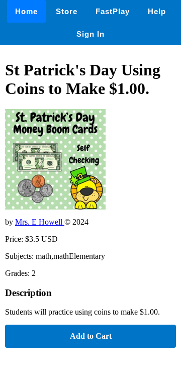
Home (26, 11)
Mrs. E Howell (39, 222)
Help (157, 11)
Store (66, 11)
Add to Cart (91, 336)
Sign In (90, 34)
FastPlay (113, 11)
